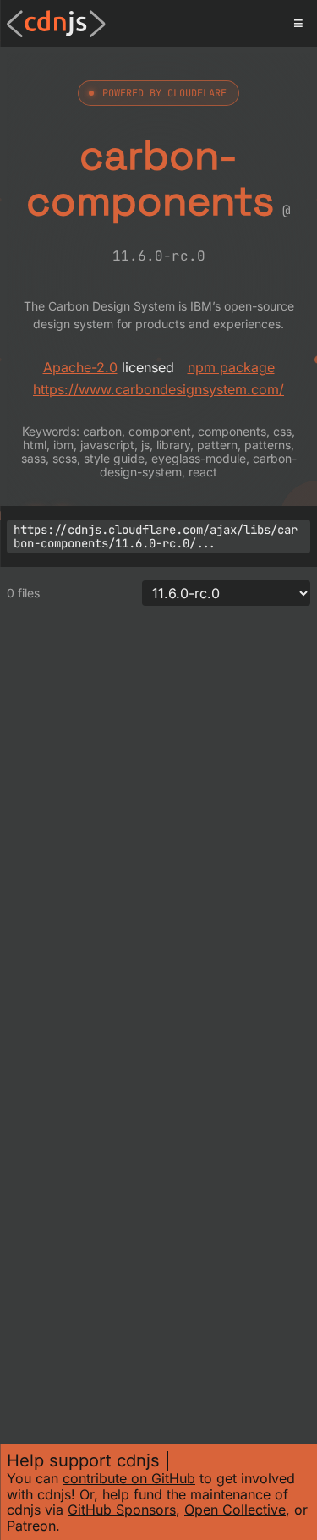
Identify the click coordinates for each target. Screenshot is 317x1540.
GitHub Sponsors (122, 1509)
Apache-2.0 (80, 367)
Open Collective (235, 1509)
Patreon (31, 1525)
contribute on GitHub (129, 1478)
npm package (231, 367)
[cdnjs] (56, 23)
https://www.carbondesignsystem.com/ (158, 389)
